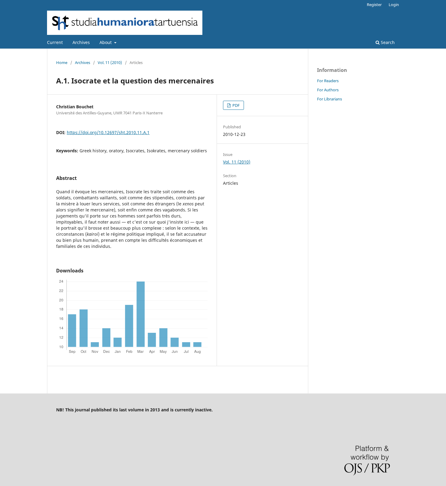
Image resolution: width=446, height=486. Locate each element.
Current (55, 42)
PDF (235, 105)
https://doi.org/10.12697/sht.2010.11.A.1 (108, 132)
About (106, 42)
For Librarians (329, 99)
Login (394, 4)
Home (61, 62)
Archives (81, 42)
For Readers (328, 80)
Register (374, 4)
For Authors (328, 90)
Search (387, 42)
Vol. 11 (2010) (110, 62)
